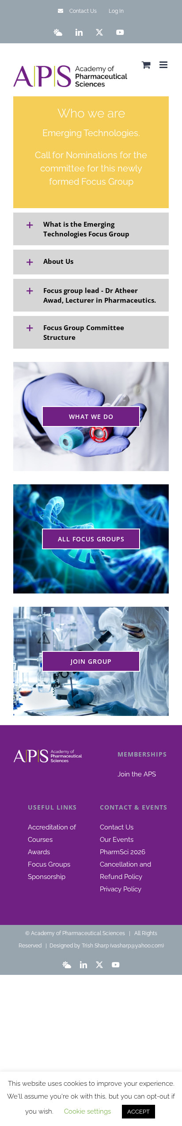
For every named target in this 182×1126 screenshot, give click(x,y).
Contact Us (116, 827)
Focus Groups (49, 864)
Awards (39, 852)
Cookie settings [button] (87, 1111)
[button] (91, 229)
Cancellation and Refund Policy (125, 870)
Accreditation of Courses (52, 833)
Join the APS (137, 774)
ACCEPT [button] (138, 1111)
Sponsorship (46, 877)
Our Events (116, 840)
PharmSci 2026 (122, 852)
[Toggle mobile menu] (164, 64)
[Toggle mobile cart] (146, 64)
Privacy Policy (120, 889)
